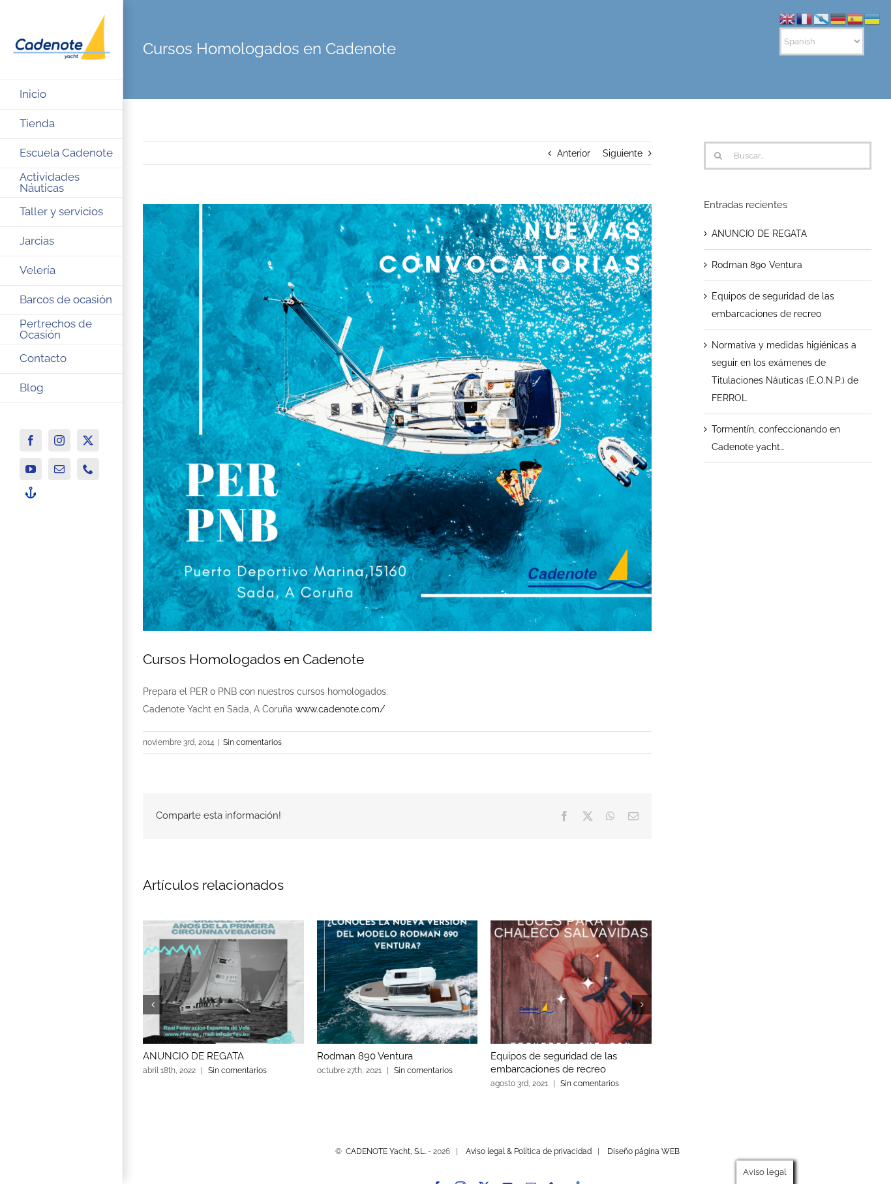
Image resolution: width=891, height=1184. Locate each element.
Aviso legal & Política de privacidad (529, 1151)
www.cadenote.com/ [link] (340, 709)
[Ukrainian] (872, 18)
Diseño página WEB (643, 1151)
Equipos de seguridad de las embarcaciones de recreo (554, 1062)
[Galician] (821, 18)
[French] (804, 18)
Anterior (573, 153)
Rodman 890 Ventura (365, 1056)
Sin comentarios (252, 742)
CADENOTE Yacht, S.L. (386, 1151)
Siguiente (622, 153)
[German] (838, 18)
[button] (152, 1004)
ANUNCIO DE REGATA (193, 1056)
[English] (787, 18)
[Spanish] (855, 18)
